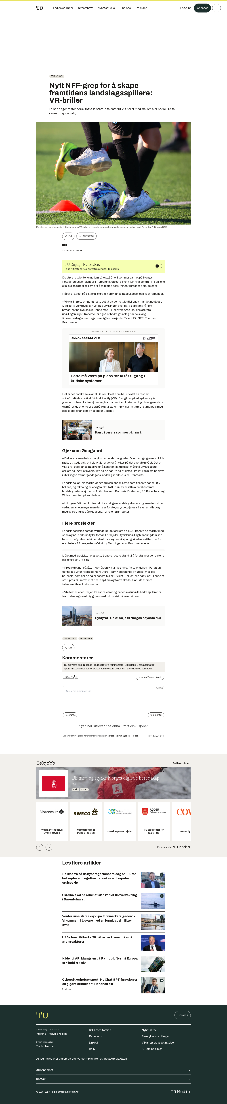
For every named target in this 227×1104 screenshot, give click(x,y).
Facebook (95, 1036)
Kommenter (88, 236)
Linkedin (94, 1042)
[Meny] (216, 8)
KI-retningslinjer (152, 1048)
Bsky (92, 1048)
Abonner (202, 8)
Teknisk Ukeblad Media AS (64, 1092)
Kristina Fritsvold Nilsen (51, 1033)
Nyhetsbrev (149, 1030)
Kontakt (41, 1079)
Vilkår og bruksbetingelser (158, 1042)
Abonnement (44, 1070)
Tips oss (182, 1015)
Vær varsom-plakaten (85, 1058)
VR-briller (86, 638)
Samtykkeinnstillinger (155, 1036)
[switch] (159, 266)
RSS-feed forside (100, 1030)
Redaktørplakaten (115, 1058)
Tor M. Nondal (45, 1046)
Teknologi (56, 76)
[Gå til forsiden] (39, 8)
